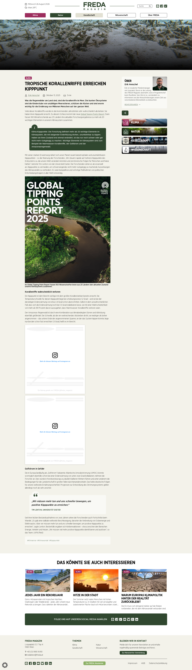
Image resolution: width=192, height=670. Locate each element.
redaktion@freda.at (34, 655)
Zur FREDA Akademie (94, 663)
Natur (60, 15)
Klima (35, 15)
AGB (143, 663)
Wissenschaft (121, 15)
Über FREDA (153, 15)
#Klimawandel (42, 540)
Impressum (132, 663)
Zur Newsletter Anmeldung (133, 653)
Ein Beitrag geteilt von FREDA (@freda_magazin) (55, 390)
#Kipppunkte (54, 540)
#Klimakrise (31, 540)
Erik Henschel (33, 95)
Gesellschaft (89, 15)
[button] (5, 665)
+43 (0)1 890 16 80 (33, 652)
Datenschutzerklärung (158, 663)
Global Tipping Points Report (92, 114)
